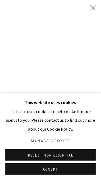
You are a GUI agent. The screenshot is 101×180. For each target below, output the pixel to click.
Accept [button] (50, 169)
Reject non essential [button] (50, 155)
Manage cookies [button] (50, 141)
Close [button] (92, 9)
